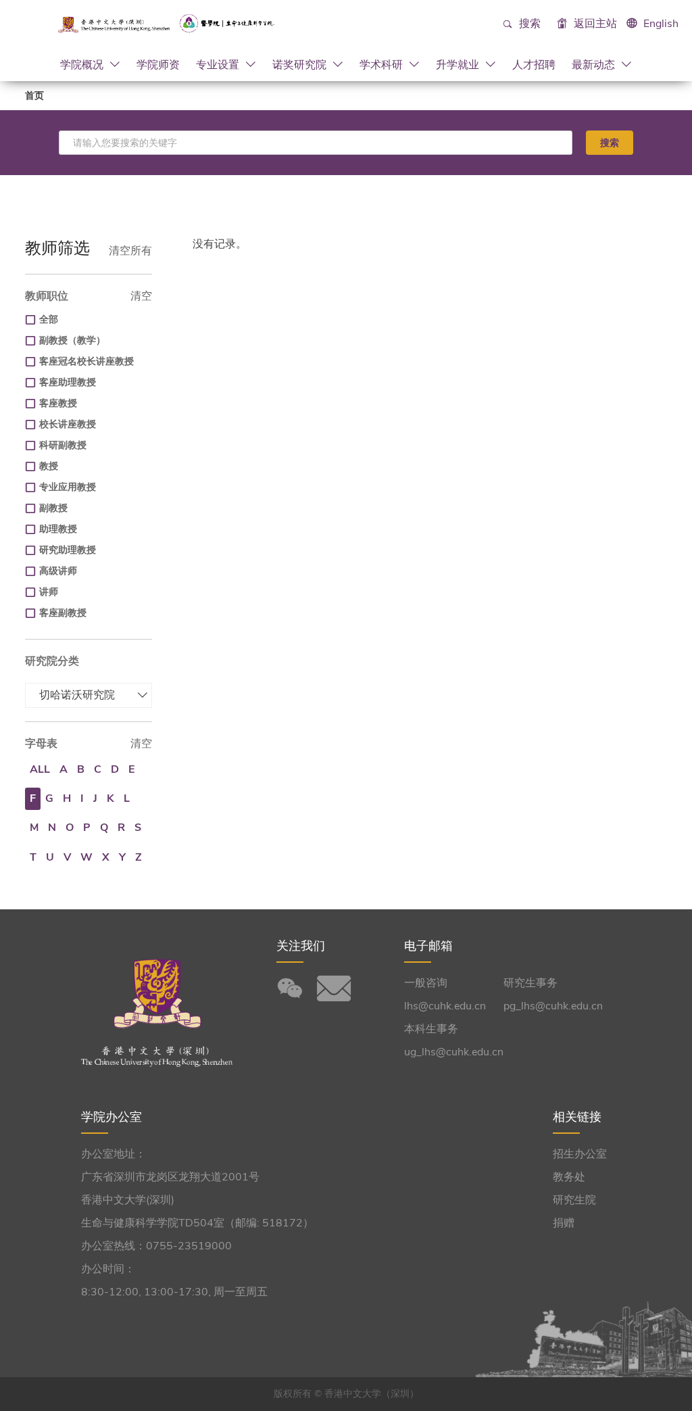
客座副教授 (62, 612)
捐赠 (563, 1223)
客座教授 (58, 403)
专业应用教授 (67, 487)
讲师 (48, 591)
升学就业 (459, 64)
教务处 (569, 1177)
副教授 (53, 508)
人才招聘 (533, 64)
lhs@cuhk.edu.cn (445, 1006)
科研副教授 (62, 445)
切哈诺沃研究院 (77, 695)
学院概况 (83, 64)
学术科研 (382, 64)
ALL (40, 769)
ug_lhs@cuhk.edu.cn (453, 1052)
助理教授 (58, 529)
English (660, 23)
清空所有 (130, 250)
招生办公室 (580, 1154)
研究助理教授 (67, 550)
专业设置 (219, 64)
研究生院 (574, 1200)
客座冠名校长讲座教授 (86, 361)
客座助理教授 (67, 382)
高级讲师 (58, 571)
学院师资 (158, 64)
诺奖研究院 (300, 64)
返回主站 (594, 23)
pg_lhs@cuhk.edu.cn (553, 1006)
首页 (34, 95)
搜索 (528, 23)
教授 (48, 466)
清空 (141, 296)
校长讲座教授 (67, 424)
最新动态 (595, 64)
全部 (48, 319)
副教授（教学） (72, 340)
